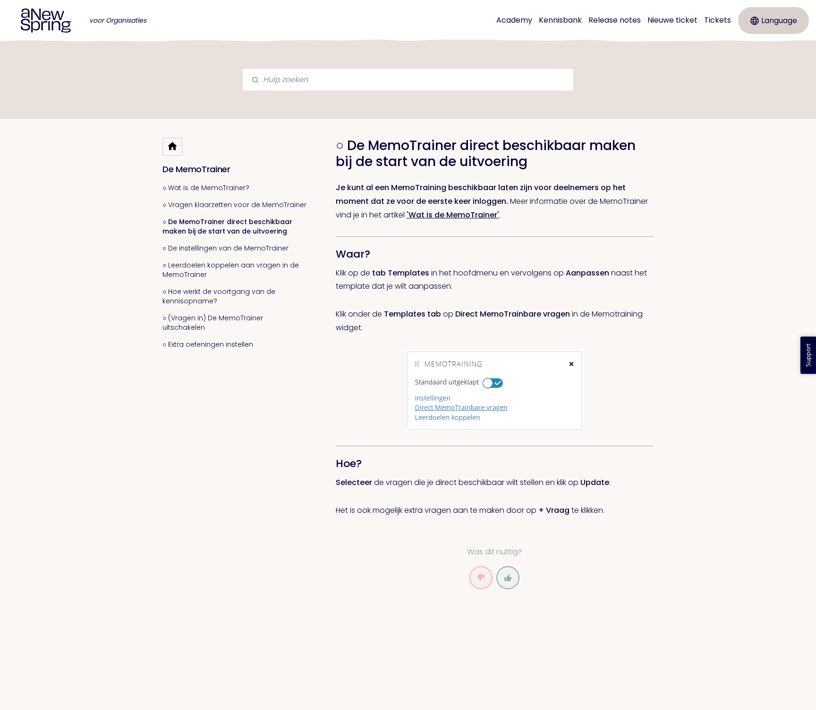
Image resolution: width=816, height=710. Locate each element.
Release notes (614, 20)
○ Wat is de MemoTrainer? (205, 187)
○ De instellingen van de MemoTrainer (225, 248)
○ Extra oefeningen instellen (207, 344)
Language (779, 20)
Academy (514, 20)
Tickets (717, 20)
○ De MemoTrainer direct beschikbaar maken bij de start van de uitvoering (227, 226)
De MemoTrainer (196, 169)
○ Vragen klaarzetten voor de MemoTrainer (234, 204)
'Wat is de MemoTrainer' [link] (453, 214)
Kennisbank (560, 20)
